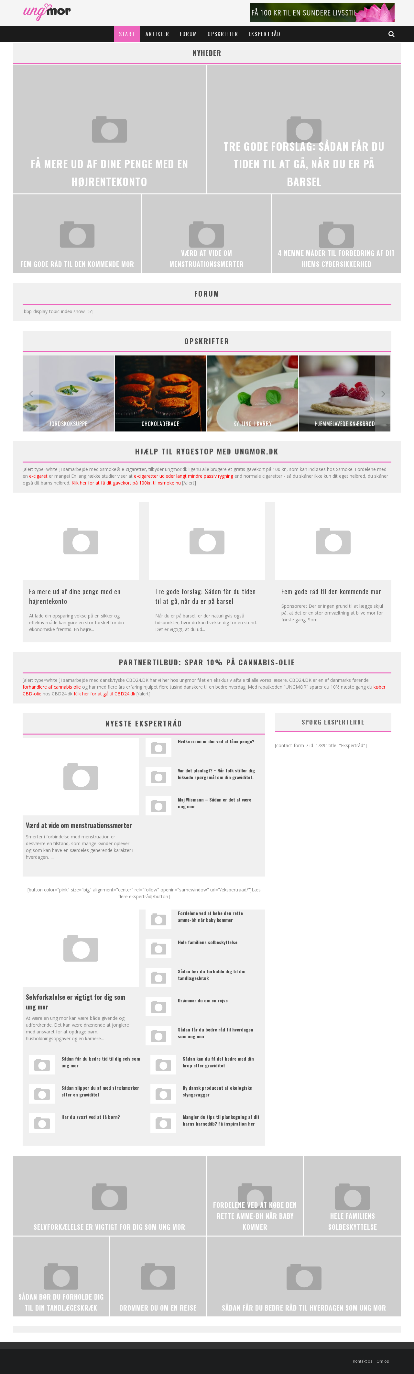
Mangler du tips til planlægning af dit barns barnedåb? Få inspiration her (221, 1120)
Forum (188, 34)
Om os (382, 1361)
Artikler (157, 34)
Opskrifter (223, 34)
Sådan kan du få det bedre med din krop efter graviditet (218, 1062)
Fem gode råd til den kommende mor (331, 591)
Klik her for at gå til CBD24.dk (104, 694)
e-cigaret (38, 476)
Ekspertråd (265, 34)
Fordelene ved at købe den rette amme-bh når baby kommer (210, 916)
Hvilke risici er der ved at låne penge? (216, 741)
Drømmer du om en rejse (203, 1000)
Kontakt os (362, 1361)
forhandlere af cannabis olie (52, 687)
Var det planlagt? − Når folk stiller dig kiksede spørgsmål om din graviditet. (216, 773)
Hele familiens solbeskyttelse (207, 942)
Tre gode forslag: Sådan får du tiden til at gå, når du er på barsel (205, 596)
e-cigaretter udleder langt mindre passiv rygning (183, 476)
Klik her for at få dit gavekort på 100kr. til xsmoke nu (126, 483)
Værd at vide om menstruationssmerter (79, 825)
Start (127, 34)
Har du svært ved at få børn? (90, 1116)
